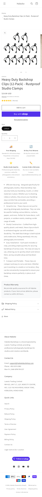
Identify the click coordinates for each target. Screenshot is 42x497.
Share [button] (6, 316)
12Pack (6, 129)
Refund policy (32, 485)
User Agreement (10, 429)
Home (4, 13)
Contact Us (8, 445)
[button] (4, 3)
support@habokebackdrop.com (22, 363)
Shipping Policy (10, 419)
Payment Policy (9, 434)
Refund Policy (9, 414)
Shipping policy (33, 489)
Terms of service (21, 489)
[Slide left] (16, 72)
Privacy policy (10, 489)
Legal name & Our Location (14, 450)
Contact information (22, 492)
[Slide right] (26, 72)
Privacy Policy (9, 409)
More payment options (21, 119)
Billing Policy (9, 439)
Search (6, 404)
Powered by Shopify (20, 485)
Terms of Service (10, 424)
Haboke (12, 485)
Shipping (4, 96)
